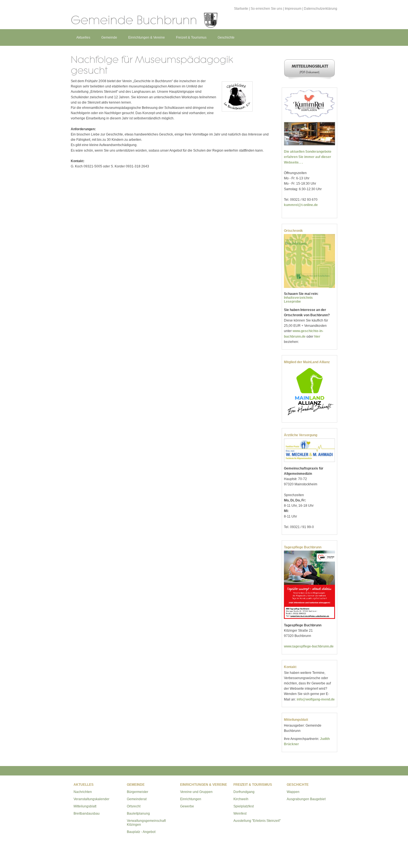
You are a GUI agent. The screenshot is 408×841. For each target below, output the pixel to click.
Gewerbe (187, 806)
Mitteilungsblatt (85, 806)
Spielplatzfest (243, 806)
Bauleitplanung (138, 813)
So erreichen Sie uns (266, 9)
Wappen (293, 792)
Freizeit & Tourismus (191, 37)
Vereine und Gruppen (196, 792)
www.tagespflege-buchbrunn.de (309, 646)
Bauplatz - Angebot (141, 832)
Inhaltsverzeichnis (298, 298)
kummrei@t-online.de (301, 205)
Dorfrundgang (244, 792)
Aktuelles (83, 37)
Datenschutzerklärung (320, 9)
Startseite (241, 9)
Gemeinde (109, 37)
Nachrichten (83, 792)
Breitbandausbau (87, 813)
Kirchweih (240, 799)
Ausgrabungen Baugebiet (306, 799)
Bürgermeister (137, 792)
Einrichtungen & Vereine (146, 37)
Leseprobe (292, 301)
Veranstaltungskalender (91, 799)
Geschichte (226, 37)
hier (317, 336)
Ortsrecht (133, 806)
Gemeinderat (137, 799)
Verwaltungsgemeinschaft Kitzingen (146, 823)
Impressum (293, 9)
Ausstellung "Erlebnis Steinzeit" (257, 821)
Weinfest (239, 813)
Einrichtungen (190, 799)
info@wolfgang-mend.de (316, 699)
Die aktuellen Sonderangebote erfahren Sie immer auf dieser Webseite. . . (307, 157)
